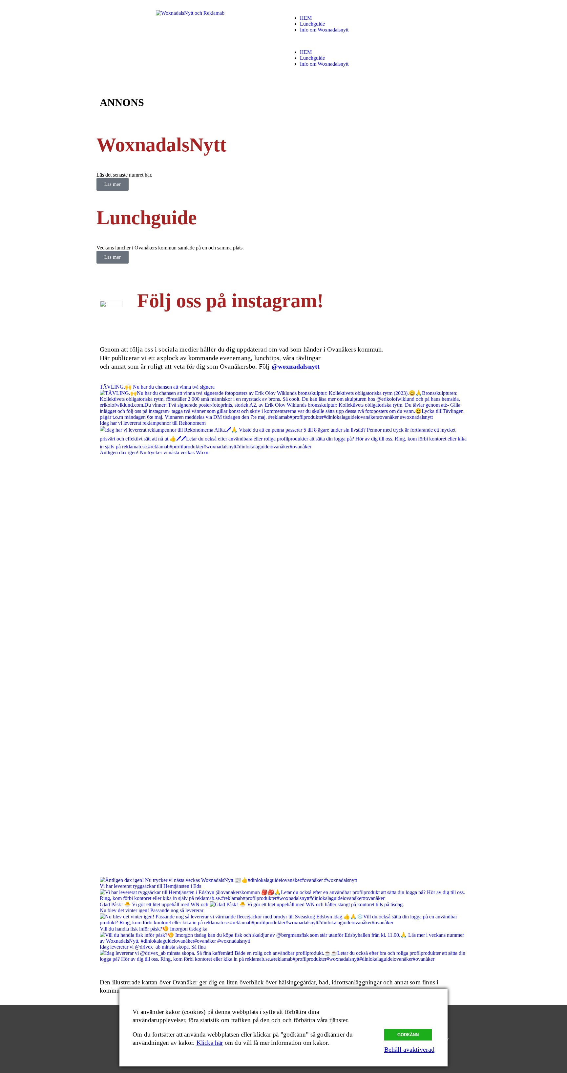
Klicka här (210, 1042)
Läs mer (112, 184)
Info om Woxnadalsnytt (324, 29)
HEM (306, 18)
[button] (377, 41)
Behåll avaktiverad (409, 1049)
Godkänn (408, 1034)
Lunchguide (312, 24)
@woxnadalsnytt (296, 366)
